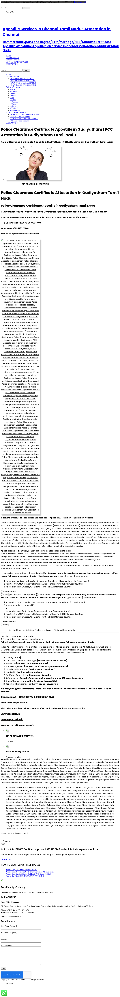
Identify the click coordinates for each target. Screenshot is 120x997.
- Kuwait (13, 91)
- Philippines (15, 110)
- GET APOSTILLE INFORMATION (24, 115)
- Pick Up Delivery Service (20, 117)
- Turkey (13, 104)
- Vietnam (14, 102)
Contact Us (6, 859)
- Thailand (14, 108)
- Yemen (13, 100)
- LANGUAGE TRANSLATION (23, 85)
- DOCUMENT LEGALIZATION (23, 83)
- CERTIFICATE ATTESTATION (23, 81)
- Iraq (12, 98)
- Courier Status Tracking (19, 121)
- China (13, 106)
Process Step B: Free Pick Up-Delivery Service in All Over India (30, 872)
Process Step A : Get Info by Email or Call (21, 870)
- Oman (13, 93)
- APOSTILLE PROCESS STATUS (24, 119)
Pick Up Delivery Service (17, 751)
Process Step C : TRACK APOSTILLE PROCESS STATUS (28, 874)
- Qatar (12, 96)
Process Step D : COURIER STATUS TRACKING (25, 876)
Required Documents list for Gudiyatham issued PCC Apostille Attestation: (42, 630)
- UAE (12, 89)
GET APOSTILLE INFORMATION (35, 184)
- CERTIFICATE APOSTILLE (22, 79)
